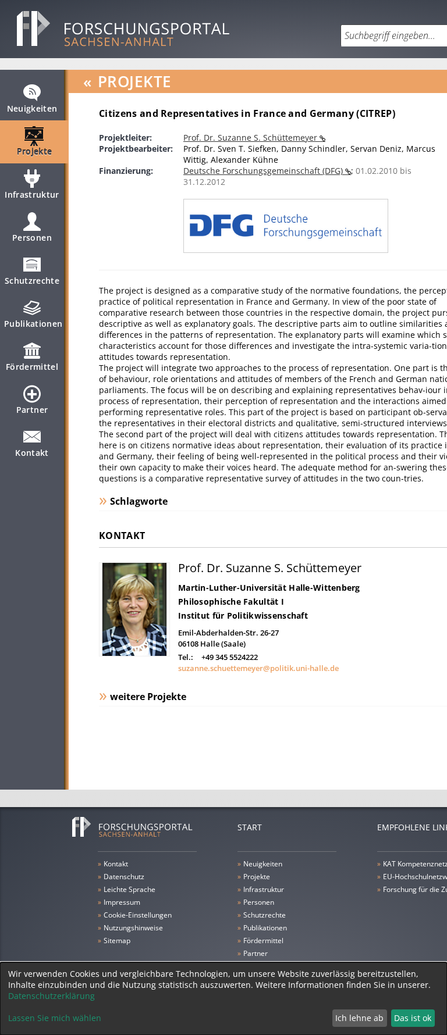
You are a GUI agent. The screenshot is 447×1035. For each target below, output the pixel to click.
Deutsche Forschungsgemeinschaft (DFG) (264, 170)
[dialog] (223, 998)
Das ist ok (412, 1017)
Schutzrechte (32, 280)
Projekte (34, 151)
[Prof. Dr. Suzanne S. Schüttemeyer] (134, 653)
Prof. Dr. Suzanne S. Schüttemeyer (251, 137)
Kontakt (31, 452)
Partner (32, 409)
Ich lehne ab (359, 1017)
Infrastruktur (32, 194)
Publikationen (33, 323)
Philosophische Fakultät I (231, 601)
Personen (32, 237)
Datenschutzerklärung (51, 995)
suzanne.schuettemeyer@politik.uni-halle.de (258, 668)
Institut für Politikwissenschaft (243, 615)
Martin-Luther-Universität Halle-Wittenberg (269, 587)
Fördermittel (32, 366)
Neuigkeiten (32, 108)
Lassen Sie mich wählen (54, 1017)
